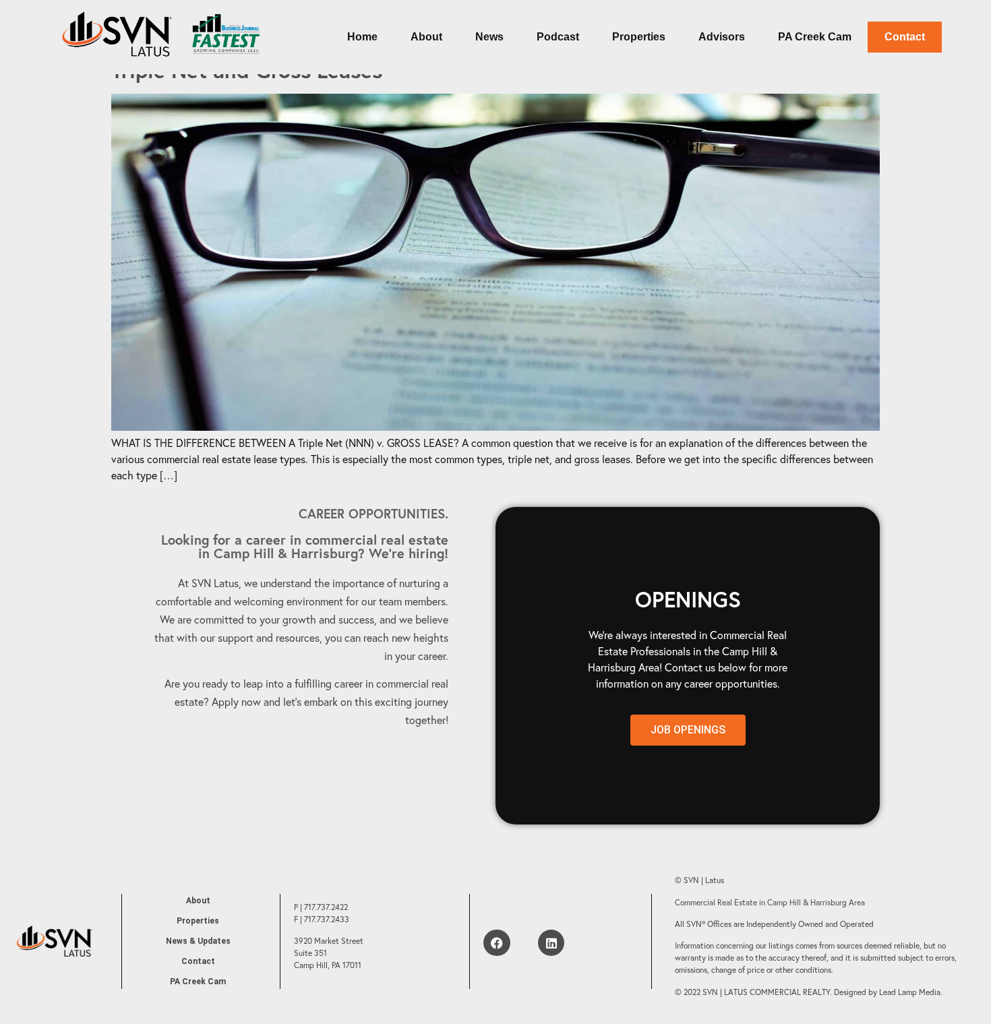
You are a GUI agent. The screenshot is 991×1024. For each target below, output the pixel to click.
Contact (904, 36)
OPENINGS (688, 599)
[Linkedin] (551, 943)
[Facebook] (496, 943)
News (489, 36)
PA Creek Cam (814, 36)
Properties (638, 36)
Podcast (558, 36)
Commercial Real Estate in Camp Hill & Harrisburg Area (770, 902)
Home (362, 36)
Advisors (721, 36)
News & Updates (198, 941)
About (426, 36)
